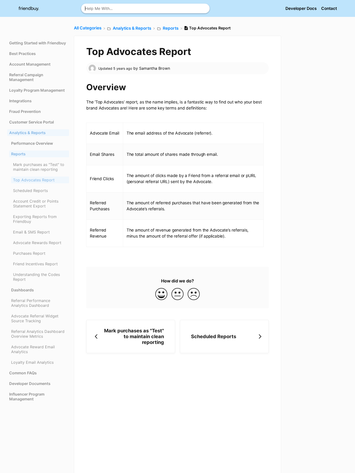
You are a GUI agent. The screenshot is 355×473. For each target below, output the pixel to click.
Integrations (20, 100)
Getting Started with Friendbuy (37, 43)
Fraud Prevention (25, 111)
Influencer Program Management (26, 396)
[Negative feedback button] (193, 294)
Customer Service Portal (31, 122)
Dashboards (22, 290)
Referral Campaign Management (26, 77)
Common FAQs (23, 372)
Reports (18, 153)
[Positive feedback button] (161, 294)
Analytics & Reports (27, 132)
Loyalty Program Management (37, 90)
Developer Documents (29, 383)
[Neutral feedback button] (177, 294)
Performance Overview (32, 143)
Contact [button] (329, 8)
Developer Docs (301, 8)
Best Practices (22, 53)
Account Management (29, 64)
